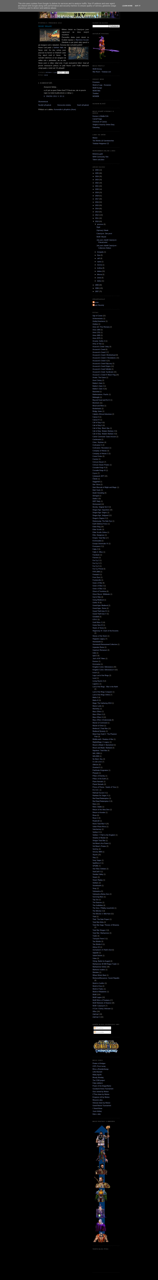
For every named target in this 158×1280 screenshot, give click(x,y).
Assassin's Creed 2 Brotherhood (104, 355)
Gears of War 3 (98, 589)
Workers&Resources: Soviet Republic (106, 978)
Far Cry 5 (96, 566)
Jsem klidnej (97, 1111)
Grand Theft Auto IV (100, 611)
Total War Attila (98, 922)
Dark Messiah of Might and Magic (105, 487)
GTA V (95, 619)
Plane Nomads (98, 781)
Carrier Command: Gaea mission (104, 437)
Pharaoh (96, 773)
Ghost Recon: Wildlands (101, 594)
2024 (97, 176)
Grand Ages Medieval (100, 605)
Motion (95, 138)
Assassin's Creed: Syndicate (103, 372)
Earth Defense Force (100, 524)
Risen (95, 815)
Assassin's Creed (99, 349)
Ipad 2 (95, 656)
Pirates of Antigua (99, 1063)
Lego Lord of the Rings (101, 675)
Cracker (95, 459)
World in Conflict (98, 983)
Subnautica (97, 891)
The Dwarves (97, 902)
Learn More (127, 6)
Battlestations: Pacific (100, 394)
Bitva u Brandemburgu (101, 1069)
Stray (94, 888)
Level (94, 678)
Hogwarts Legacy (99, 639)
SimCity (95, 849)
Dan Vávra (96, 484)
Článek (95, 479)
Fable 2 (95, 549)
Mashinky (96, 709)
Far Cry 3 (96, 563)
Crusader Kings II (99, 467)
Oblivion (95, 765)
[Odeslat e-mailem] (58, 72)
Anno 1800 (96, 335)
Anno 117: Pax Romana (101, 327)
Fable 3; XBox (98, 552)
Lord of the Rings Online (101, 695)
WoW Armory (97, 69)
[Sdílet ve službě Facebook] (65, 72)
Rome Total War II (99, 824)
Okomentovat (43, 102)
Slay (94, 857)
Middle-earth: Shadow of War (103, 739)
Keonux (95, 661)
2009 (97, 285)
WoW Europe (97, 88)
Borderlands (97, 408)
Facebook (96, 555)
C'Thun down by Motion (101, 1094)
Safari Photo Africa (99, 826)
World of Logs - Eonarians (102, 85)
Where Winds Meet (99, 975)
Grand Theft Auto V (99, 614)
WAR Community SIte (100, 157)
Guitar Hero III (98, 625)
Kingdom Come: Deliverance (103, 667)
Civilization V (97, 445)
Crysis (95, 473)
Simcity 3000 (97, 852)
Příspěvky (99, 1028)
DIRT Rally (96, 501)
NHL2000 (96, 756)
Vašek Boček (97, 955)
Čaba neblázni (98, 1083)
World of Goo (97, 986)
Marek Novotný (98, 305)
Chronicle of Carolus (100, 122)
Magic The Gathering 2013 (102, 703)
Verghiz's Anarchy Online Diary (104, 125)
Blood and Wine (98, 406)
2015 (97, 205)
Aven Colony (97, 380)
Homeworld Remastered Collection (105, 644)
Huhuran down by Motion (101, 1103)
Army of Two (97, 344)
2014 (97, 208)
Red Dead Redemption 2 (101, 801)
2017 (97, 199)
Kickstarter (96, 664)
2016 (97, 202)
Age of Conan (97, 316)
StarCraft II (96, 872)
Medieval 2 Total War (100, 728)
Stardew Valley (98, 874)
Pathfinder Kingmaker (100, 770)
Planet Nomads (98, 784)
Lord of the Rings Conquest (102, 692)
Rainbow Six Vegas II (100, 795)
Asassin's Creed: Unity (101, 347)
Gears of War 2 (98, 586)
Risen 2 (95, 818)
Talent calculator (98, 160)
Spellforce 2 (97, 863)
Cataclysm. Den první (104, 233)
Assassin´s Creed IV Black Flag (104, 375)
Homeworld (96, 642)
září (98, 258)
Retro (94, 804)
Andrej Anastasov (99, 321)
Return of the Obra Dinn (101, 810)
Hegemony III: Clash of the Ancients (105, 631)
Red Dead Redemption (101, 798)
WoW (46, 75)
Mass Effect (97, 711)
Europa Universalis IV (100, 544)
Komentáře (100, 1032)
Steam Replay (98, 880)
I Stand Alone (97, 1108)
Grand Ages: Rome (99, 608)
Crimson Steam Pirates (101, 465)
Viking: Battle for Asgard (101, 961)
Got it (137, 6)
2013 (97, 212)
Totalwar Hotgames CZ (101, 143)
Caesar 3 (96, 417)
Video (95, 958)
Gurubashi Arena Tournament (103, 1089)
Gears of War (97, 583)
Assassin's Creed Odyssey (102, 363)
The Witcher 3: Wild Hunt (101, 914)
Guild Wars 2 (97, 622)
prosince (100, 224)
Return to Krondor (99, 812)
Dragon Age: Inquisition (101, 510)
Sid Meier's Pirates (99, 846)
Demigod (96, 496)
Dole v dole (97, 1114)
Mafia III (96, 700)
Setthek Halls (58, 47)
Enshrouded (97, 541)
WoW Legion (97, 997)
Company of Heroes (100, 451)
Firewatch (96, 574)
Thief (94, 917)
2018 (97, 196)
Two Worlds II (97, 944)
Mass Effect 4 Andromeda (102, 720)
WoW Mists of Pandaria (101, 1000)
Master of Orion (98, 726)
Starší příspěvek (83, 105)
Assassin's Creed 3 (99, 361)
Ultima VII (96, 947)
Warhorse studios (99, 970)
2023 (97, 180)
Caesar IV (96, 420)
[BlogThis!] (60, 72)
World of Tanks (98, 989)
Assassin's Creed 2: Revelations (104, 358)
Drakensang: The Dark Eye (102, 521)
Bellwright (96, 397)
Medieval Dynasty (99, 731)
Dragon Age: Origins (100, 512)
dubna (99, 271)
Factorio (95, 558)
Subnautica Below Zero (101, 894)
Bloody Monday (98, 1077)
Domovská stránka (64, 105)
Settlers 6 (96, 832)
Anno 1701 (96, 332)
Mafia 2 (95, 697)
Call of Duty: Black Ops (101, 428)
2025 (97, 173)
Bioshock (96, 403)
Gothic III (96, 603)
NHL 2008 (96, 753)
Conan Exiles (97, 456)
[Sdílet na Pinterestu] (68, 72)
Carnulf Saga (97, 119)
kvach (95, 673)
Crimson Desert (98, 462)
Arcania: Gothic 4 (99, 341)
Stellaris (95, 883)
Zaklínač (96, 1014)
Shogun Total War (99, 840)
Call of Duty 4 (97, 422)
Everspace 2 (97, 546)
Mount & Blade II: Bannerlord (103, 745)
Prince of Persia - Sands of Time (104, 787)
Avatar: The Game (99, 377)
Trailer (95, 936)
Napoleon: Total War (100, 750)
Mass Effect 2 (98, 714)
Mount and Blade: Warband (102, 748)
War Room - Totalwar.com (102, 72)
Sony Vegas (97, 860)
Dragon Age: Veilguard (100, 515)
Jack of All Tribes (99, 658)
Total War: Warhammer (101, 933)
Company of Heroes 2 (100, 453)
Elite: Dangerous (98, 535)
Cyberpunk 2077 (98, 476)
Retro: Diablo (97, 807)
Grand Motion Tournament (102, 1105)
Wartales (96, 972)
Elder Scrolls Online (100, 532)
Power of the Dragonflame (102, 1086)
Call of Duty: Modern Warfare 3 (104, 434)
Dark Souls (96, 490)
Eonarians (96, 82)
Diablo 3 (95, 499)
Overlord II (96, 767)
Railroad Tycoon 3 (99, 793)
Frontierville (97, 580)
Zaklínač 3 (96, 1017)
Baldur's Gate (97, 383)
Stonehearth (97, 885)
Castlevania (97, 439)
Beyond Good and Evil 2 (101, 400)
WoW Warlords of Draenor (102, 1003)
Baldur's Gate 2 (98, 386)
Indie (94, 653)
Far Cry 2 (96, 560)
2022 (97, 183)
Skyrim (95, 855)
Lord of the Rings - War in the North (105, 687)
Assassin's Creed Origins (102, 366)
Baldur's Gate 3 (98, 389)
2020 (97, 189)
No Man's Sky (98, 759)
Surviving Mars (98, 897)
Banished (96, 392)
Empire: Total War (99, 538)
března (99, 274)
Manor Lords (97, 706)
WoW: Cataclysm (99, 1006)
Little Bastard (97, 1072)
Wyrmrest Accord (82, 40)
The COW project (99, 1080)
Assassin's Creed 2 (99, 352)
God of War (97, 597)
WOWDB (96, 96)
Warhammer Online (99, 967)
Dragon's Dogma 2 (99, 518)
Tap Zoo (95, 900)
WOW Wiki (96, 91)
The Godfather (98, 905)
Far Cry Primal (98, 569)
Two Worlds (97, 941)
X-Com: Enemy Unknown (102, 1009)
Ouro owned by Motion (101, 1092)
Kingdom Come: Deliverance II (103, 670)
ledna (99, 281)
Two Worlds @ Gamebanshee (103, 141)
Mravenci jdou (98, 1100)
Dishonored (97, 504)
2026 (97, 170)
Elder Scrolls (97, 529)
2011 (97, 218)
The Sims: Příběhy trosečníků (103, 908)
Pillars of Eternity (99, 776)
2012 (97, 215)
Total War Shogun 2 (100, 930)
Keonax (96, 302)
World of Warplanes (100, 992)
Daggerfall (96, 482)
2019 (97, 192)
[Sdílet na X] (63, 72)
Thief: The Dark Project (101, 919)
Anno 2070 (96, 338)
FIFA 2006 (96, 572)
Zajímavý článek (102, 230)
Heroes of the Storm (100, 636)
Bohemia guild (98, 154)
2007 (97, 291)
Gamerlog (96, 127)
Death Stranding (98, 493)
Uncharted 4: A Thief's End (102, 950)
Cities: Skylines (98, 442)
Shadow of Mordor (99, 838)
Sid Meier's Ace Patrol (100, 843)
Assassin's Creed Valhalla (102, 369)
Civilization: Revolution (101, 448)
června (99, 265)
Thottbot (96, 93)
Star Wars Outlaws (99, 869)
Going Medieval (98, 600)
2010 (97, 221)
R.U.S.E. (96, 790)
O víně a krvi (97, 762)
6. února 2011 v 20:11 (54, 96)
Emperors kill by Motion (101, 1097)
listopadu (100, 252)
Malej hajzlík (97, 1075)
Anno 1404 (96, 330)
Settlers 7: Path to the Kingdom (104, 835)
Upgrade (96, 953)
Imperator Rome (98, 647)
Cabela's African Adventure (102, 414)
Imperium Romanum (100, 650)
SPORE (95, 866)
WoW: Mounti (101, 237)
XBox (95, 1011)
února (99, 278)
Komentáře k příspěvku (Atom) (65, 109)
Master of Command (100, 723)
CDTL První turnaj (99, 1066)
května (99, 268)
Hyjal (98, 227)
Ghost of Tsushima (99, 591)
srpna (99, 262)
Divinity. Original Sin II (101, 507)
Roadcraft (96, 821)
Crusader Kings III (99, 470)
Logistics (96, 684)
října (99, 255)
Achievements (98, 318)
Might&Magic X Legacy (101, 742)
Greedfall (96, 617)
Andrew (95, 324)
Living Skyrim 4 (98, 681)
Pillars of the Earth (99, 779)
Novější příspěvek (44, 105)
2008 (97, 288)
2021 (97, 186)
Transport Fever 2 (99, 939)
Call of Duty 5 (97, 425)
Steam (95, 877)
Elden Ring (96, 527)
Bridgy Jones (97, 411)
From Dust (96, 577)
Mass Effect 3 (98, 717)
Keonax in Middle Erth (100, 116)
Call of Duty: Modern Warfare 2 (104, 431)
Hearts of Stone (98, 628)
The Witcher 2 (98, 911)
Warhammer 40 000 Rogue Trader (105, 964)
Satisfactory (97, 829)
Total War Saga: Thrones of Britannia (106, 925)
